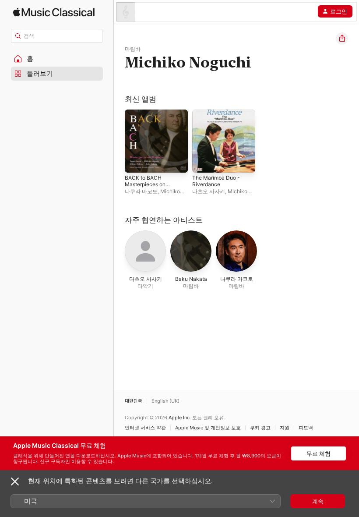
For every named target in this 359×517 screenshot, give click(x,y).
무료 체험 (318, 453)
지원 (284, 427)
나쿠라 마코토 (141, 191)
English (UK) (165, 401)
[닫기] (15, 481)
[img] (54, 12)
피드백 (306, 427)
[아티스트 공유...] (342, 38)
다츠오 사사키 (208, 191)
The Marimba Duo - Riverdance (216, 181)
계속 (318, 501)
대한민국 (133, 401)
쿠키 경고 (260, 427)
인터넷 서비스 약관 (145, 427)
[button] (56, 58)
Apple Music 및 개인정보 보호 (208, 427)
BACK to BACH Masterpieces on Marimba (145, 184)
